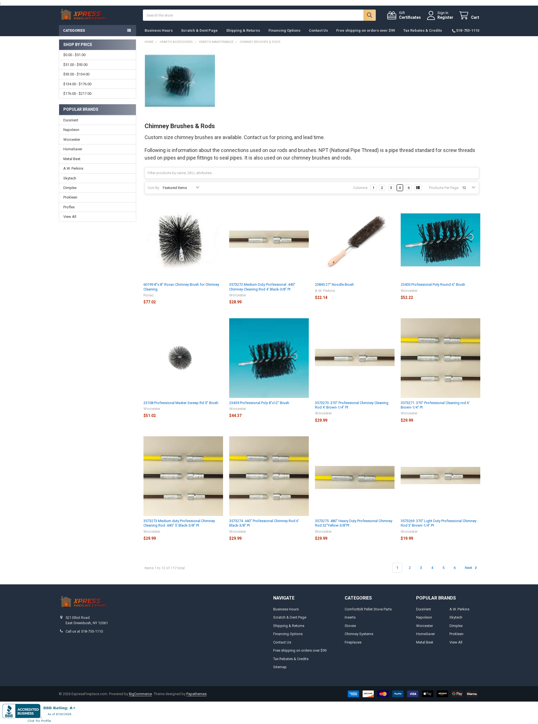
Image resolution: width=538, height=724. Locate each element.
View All (69, 217)
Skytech (69, 178)
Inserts (350, 617)
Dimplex (69, 188)
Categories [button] (74, 30)
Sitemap (280, 667)
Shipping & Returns (243, 30)
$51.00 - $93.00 (75, 65)
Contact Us (318, 30)
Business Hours (159, 30)
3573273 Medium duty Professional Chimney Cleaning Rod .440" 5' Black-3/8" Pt (179, 523)
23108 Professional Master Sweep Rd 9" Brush (180, 403)
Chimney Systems (359, 634)
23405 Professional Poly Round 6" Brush (433, 284)
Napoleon (71, 130)
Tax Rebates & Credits (422, 30)
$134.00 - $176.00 (77, 84)
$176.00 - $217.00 (77, 93)
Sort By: (154, 188)
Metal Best (71, 159)
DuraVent (70, 120)
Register (445, 17)
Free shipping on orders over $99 (365, 30)
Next (469, 568)
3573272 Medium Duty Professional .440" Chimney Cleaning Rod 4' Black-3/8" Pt (262, 286)
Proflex (69, 207)
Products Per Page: (444, 188)
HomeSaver (72, 149)
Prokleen (70, 197)
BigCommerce (140, 694)
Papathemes (196, 694)
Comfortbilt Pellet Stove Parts (368, 609)
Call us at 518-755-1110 (84, 631)
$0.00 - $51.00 (74, 55)
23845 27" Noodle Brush (334, 284)
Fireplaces (353, 642)
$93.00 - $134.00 (76, 74)
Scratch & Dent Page (199, 30)
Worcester (71, 139)
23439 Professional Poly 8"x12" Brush (259, 403)
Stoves (350, 626)
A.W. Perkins (73, 168)
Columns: (360, 188)
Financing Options (284, 30)
